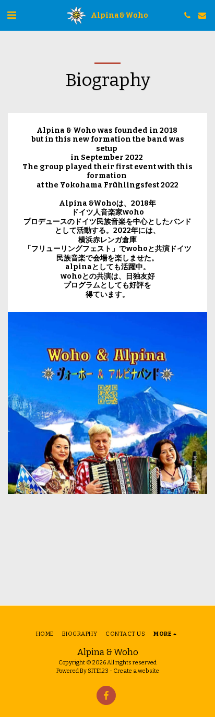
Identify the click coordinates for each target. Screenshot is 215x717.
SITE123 (98, 671)
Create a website (136, 671)
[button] (11, 15)
